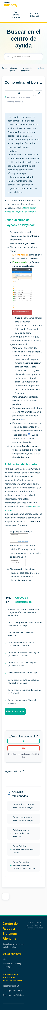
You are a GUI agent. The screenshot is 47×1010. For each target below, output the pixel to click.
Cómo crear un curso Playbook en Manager (23, 701)
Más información (13, 711)
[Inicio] (10, 4)
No (23, 748)
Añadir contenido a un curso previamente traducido (21, 644)
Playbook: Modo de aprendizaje (22, 672)
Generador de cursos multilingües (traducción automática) (23, 654)
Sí (23, 741)
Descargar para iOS (11, 986)
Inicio (7, 68)
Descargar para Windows (13, 995)
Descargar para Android (13, 990)
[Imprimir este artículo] (19, 93)
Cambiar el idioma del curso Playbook (21, 634)
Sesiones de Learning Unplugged (12, 964)
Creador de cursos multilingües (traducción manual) (22, 664)
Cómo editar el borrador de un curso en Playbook (25, 691)
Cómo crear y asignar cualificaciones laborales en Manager (25, 624)
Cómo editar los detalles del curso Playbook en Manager (23, 681)
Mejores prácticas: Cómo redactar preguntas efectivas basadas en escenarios (23, 612)
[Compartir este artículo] (38, 93)
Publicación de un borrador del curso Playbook (21, 833)
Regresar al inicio (13, 771)
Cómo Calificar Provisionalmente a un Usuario (23, 849)
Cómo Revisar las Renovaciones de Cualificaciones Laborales (25, 865)
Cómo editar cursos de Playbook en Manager (23, 806)
